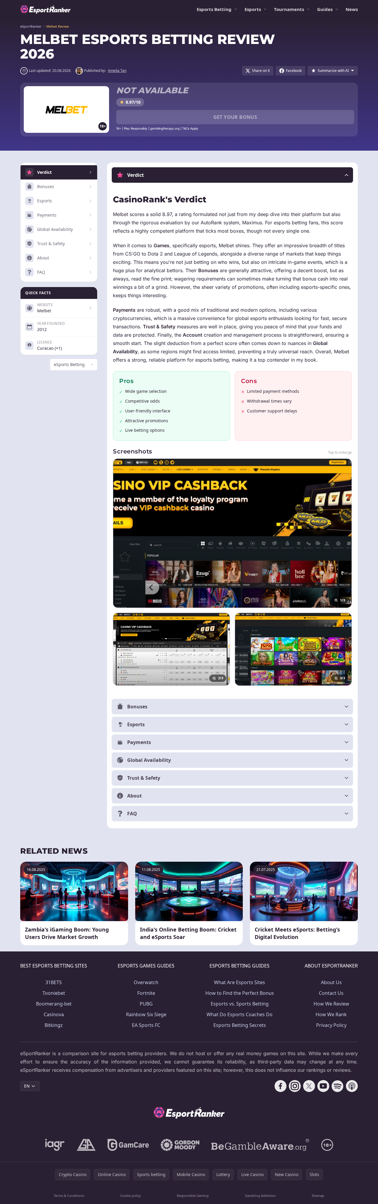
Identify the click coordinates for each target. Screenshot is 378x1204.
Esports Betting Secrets (239, 1025)
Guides (325, 9)
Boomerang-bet (54, 1003)
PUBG (146, 1003)
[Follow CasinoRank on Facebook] (280, 1086)
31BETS (53, 982)
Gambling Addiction (260, 1195)
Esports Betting (214, 9)
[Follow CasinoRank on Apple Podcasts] (352, 1086)
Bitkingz (54, 1025)
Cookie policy (130, 1195)
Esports (253, 9)
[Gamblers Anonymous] (86, 1145)
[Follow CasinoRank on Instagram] (295, 1086)
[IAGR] (55, 1145)
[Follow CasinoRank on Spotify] (338, 1086)
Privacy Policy (331, 1025)
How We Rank (331, 1014)
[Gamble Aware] (260, 1145)
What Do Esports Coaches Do (240, 1014)
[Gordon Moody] (180, 1145)
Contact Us (331, 993)
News (352, 9)
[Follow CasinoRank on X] (309, 1086)
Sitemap (318, 1195)
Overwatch (146, 982)
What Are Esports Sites (239, 982)
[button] (232, 175)
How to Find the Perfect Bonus (239, 993)
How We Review (331, 1003)
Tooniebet (53, 993)
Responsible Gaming (193, 1195)
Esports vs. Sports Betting (240, 1003)
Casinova (54, 1014)
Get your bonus (235, 117)
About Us (331, 982)
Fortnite (146, 993)
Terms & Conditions (69, 1195)
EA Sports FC (146, 1025)
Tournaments (289, 9)
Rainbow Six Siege (146, 1014)
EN (27, 1086)
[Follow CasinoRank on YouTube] (323, 1086)
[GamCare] (128, 1145)
